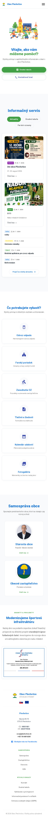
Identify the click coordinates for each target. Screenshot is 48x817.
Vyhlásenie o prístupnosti (24, 792)
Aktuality (14, 119)
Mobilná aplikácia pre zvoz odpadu (19, 253)
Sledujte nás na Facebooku (25, 742)
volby (7, 235)
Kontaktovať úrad (25, 77)
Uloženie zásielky (12, 244)
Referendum (10, 263)
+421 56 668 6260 (24, 736)
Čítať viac (11, 176)
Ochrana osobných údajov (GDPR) (24, 801)
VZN (24, 769)
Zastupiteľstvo (24, 760)
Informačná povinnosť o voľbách (24, 796)
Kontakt (24, 783)
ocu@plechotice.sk (24, 734)
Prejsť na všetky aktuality (23, 272)
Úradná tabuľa (25, 70)
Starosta (24, 765)
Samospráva (24, 756)
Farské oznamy (24, 125)
